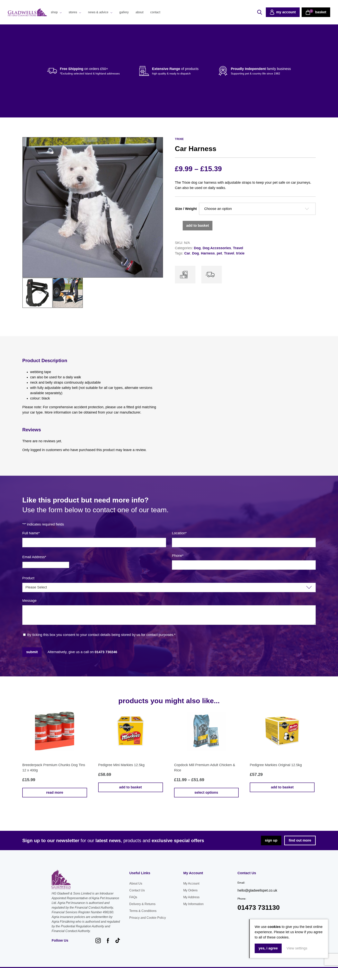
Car (187, 253)
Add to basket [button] (130, 787)
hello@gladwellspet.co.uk (257, 890)
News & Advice (98, 12)
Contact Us (137, 890)
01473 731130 (258, 907)
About (139, 12)
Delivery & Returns (142, 904)
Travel (238, 248)
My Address (191, 897)
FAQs (133, 897)
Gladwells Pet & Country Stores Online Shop (27, 12)
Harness (208, 253)
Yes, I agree (268, 948)
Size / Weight (186, 209)
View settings (297, 948)
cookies (274, 927)
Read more (54, 792)
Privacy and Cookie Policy (147, 917)
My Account (191, 883)
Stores (73, 12)
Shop (54, 12)
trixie (240, 253)
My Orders (190, 890)
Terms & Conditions (142, 910)
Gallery (124, 12)
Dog (197, 248)
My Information (193, 904)
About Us (135, 883)
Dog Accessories (217, 248)
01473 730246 (106, 652)
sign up (271, 840)
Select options (206, 792)
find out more (300, 840)
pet (219, 253)
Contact (155, 12)
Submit (32, 652)
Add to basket (197, 225)
